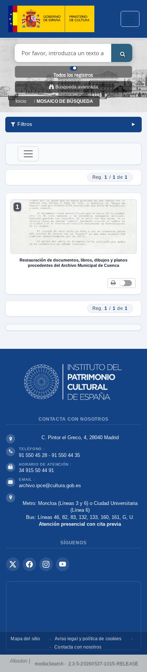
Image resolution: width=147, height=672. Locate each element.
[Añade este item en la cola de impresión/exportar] (113, 283)
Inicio (20, 101)
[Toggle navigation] (130, 19)
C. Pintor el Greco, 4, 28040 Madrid (80, 437)
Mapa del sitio (25, 638)
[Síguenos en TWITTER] (13, 564)
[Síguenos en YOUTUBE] (62, 564)
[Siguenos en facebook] (29, 564)
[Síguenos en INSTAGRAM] (46, 564)
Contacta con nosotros (77, 647)
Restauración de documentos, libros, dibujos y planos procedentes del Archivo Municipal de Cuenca (73, 263)
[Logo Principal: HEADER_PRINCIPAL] (51, 19)
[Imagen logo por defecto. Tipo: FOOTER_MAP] (73, 615)
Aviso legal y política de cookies (88, 638)
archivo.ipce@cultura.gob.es (50, 485)
